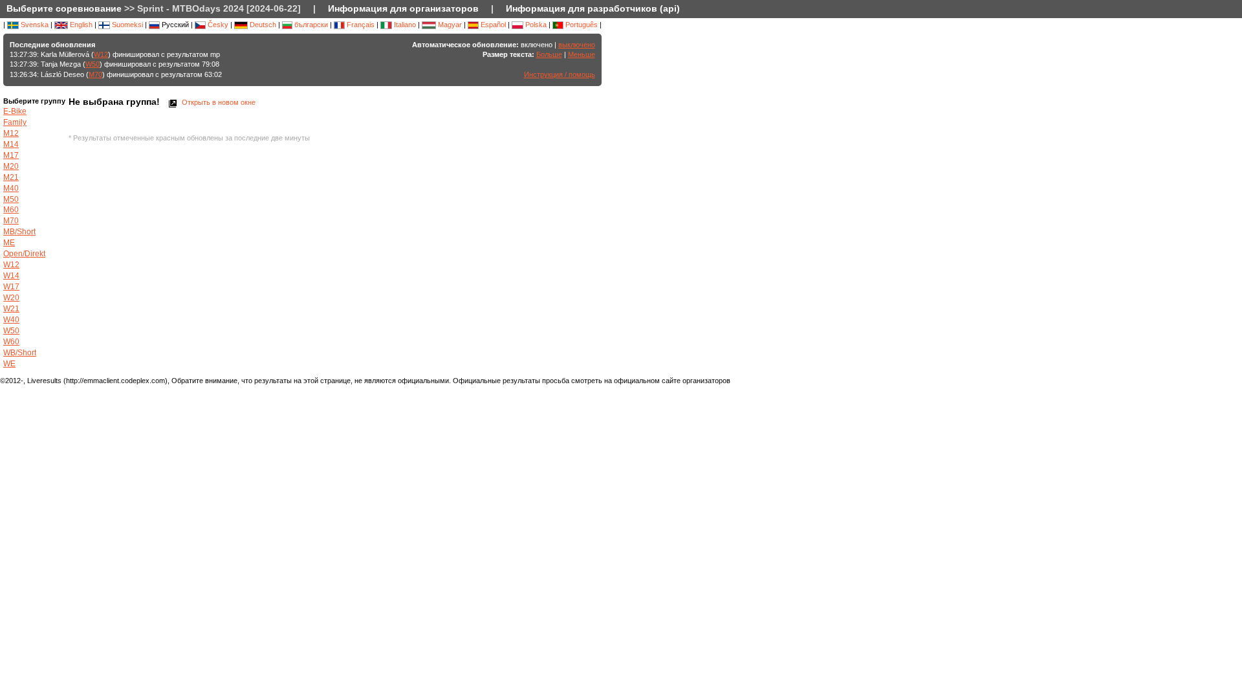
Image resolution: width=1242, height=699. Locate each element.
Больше (549, 54)
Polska (535, 24)
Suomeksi (126, 24)
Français (360, 24)
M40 (11, 188)
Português (580, 24)
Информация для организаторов (403, 8)
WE (9, 363)
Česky (217, 24)
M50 (11, 199)
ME (9, 242)
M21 (11, 177)
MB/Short (19, 231)
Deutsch (262, 24)
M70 (95, 74)
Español (492, 24)
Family (15, 122)
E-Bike (15, 111)
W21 (11, 308)
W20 (11, 297)
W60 (11, 341)
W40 (11, 319)
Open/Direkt (24, 253)
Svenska (34, 24)
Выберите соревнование (64, 8)
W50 (92, 64)
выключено (576, 45)
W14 (11, 275)
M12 (11, 133)
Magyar (449, 24)
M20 (11, 166)
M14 (11, 144)
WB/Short (19, 352)
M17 (11, 155)
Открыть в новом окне (218, 102)
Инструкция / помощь (559, 74)
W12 (101, 54)
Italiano (404, 24)
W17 (11, 286)
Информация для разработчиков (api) (593, 8)
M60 (11, 209)
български (310, 24)
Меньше (581, 54)
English (80, 24)
